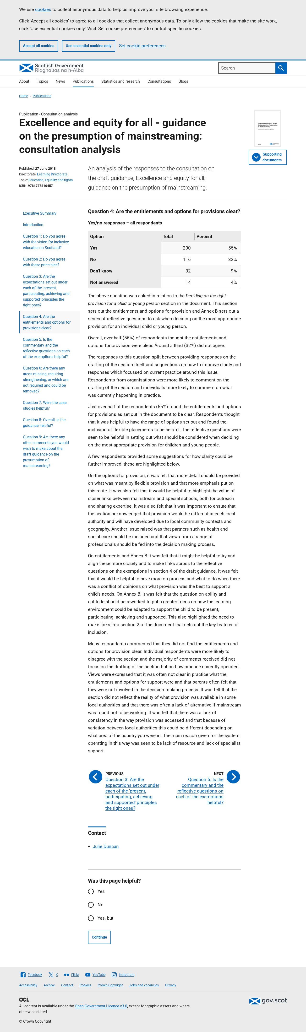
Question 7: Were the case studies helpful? (44, 405)
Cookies (85, 985)
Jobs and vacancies (144, 985)
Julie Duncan (106, 846)
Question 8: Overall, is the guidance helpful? (44, 423)
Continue (99, 937)
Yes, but (105, 918)
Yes (101, 891)
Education (36, 180)
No (101, 904)
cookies (43, 9)
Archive (49, 985)
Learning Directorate (52, 174)
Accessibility (28, 985)
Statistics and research (120, 81)
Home (23, 96)
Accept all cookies (38, 45)
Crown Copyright (110, 985)
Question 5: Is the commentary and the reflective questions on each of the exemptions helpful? (46, 348)
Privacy (170, 985)
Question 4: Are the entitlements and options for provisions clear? (47, 322)
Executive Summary (39, 213)
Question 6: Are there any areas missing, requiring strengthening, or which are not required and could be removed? (45, 379)
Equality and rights (59, 180)
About (24, 81)
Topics (42, 81)
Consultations (159, 81)
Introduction (33, 225)
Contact (67, 985)
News (60, 81)
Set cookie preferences (142, 46)
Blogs (183, 81)
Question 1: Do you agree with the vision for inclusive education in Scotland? (46, 242)
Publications (83, 81)
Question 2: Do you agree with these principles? (44, 262)
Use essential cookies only (88, 45)
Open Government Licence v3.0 (101, 1006)
